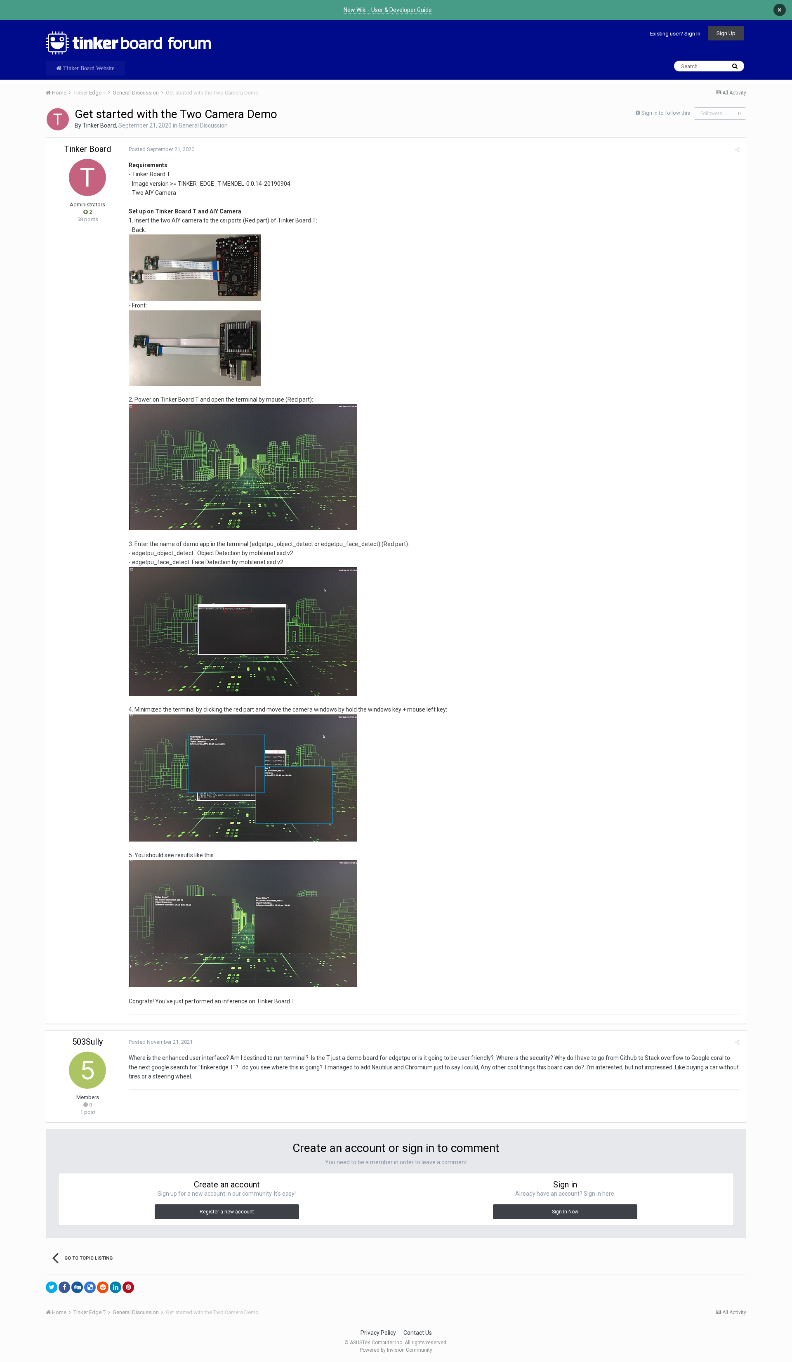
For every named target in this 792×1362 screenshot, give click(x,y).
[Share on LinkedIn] (115, 1287)
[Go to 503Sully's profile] (87, 1070)
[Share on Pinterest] (128, 1287)
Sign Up (726, 33)
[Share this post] (737, 150)
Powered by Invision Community (396, 1350)
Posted (161, 149)
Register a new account (227, 1212)
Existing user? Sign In (675, 34)
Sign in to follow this (665, 113)
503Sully (87, 1042)
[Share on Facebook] (64, 1287)
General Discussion (203, 125)
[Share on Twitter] (51, 1287)
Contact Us (417, 1332)
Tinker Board (99, 125)
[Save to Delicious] (90, 1287)
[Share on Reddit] (102, 1287)
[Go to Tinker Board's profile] (58, 119)
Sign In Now (565, 1212)
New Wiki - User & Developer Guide (388, 10)
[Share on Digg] (77, 1287)
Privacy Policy (378, 1332)
